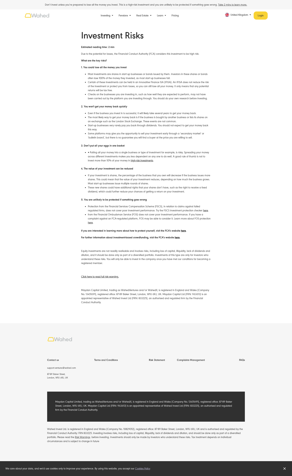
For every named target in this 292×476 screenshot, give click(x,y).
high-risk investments (142, 160)
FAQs (242, 360)
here (205, 210)
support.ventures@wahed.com (61, 367)
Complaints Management (191, 360)
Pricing (175, 15)
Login (261, 15)
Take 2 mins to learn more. (232, 5)
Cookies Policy (142, 468)
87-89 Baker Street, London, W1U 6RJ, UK (57, 376)
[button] (107, 15)
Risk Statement (157, 360)
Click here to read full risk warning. (100, 277)
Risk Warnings (82, 437)
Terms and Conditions (106, 360)
